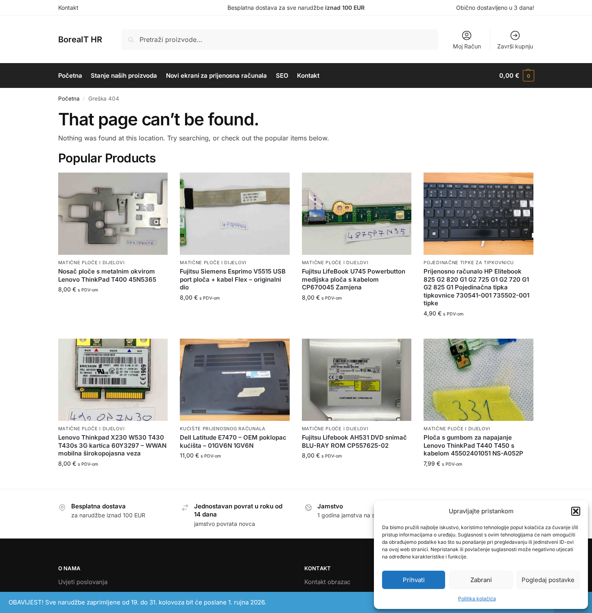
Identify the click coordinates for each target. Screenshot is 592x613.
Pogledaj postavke (548, 580)
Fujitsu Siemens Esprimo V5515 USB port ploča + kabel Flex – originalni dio (233, 279)
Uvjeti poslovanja (82, 582)
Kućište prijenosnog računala (223, 428)
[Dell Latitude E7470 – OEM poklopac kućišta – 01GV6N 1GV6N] (235, 380)
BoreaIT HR (80, 39)
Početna (69, 98)
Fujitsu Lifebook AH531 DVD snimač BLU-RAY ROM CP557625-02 (354, 441)
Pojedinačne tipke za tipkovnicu (469, 262)
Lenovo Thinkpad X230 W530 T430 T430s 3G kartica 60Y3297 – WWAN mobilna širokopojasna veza (112, 445)
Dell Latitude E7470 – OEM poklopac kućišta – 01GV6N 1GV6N (233, 441)
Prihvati (414, 580)
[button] (576, 511)
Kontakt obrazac (327, 582)
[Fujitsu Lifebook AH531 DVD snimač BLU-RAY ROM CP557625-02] (357, 380)
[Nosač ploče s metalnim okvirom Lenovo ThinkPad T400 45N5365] (113, 214)
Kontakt (68, 7)
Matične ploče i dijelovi (91, 262)
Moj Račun (467, 46)
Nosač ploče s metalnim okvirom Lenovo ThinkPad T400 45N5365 (107, 275)
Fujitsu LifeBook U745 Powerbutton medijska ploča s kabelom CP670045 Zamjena (353, 279)
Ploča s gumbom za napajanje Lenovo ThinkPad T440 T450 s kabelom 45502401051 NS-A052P (473, 445)
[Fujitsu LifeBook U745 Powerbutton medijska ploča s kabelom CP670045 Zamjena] (357, 214)
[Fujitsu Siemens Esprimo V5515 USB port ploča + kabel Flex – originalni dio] (235, 214)
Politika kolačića (477, 598)
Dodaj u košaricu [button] (113, 306)
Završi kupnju (515, 46)
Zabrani (481, 580)
